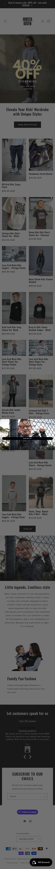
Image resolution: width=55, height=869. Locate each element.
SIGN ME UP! (27, 438)
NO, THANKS (27, 442)
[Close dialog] (53, 420)
